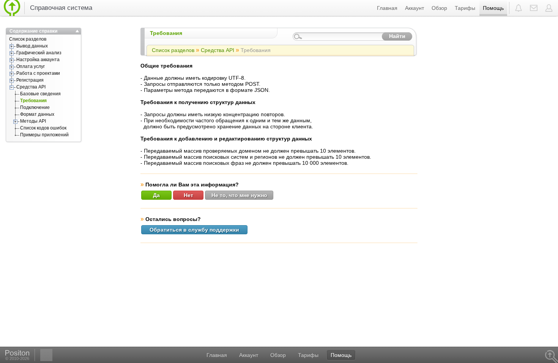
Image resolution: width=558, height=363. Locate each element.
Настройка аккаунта (38, 59)
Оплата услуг (30, 66)
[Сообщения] (533, 8)
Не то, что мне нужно (239, 195)
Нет (188, 195)
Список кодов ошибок (43, 128)
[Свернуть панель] (77, 30)
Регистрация (30, 80)
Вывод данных (32, 46)
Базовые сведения (40, 93)
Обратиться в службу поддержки (194, 230)
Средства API (31, 87)
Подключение (35, 107)
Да (156, 195)
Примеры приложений (44, 134)
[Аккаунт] (549, 8)
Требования (33, 100)
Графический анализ (38, 52)
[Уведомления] (518, 8)
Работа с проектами (38, 73)
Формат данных (37, 114)
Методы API (33, 121)
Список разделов (27, 39)
